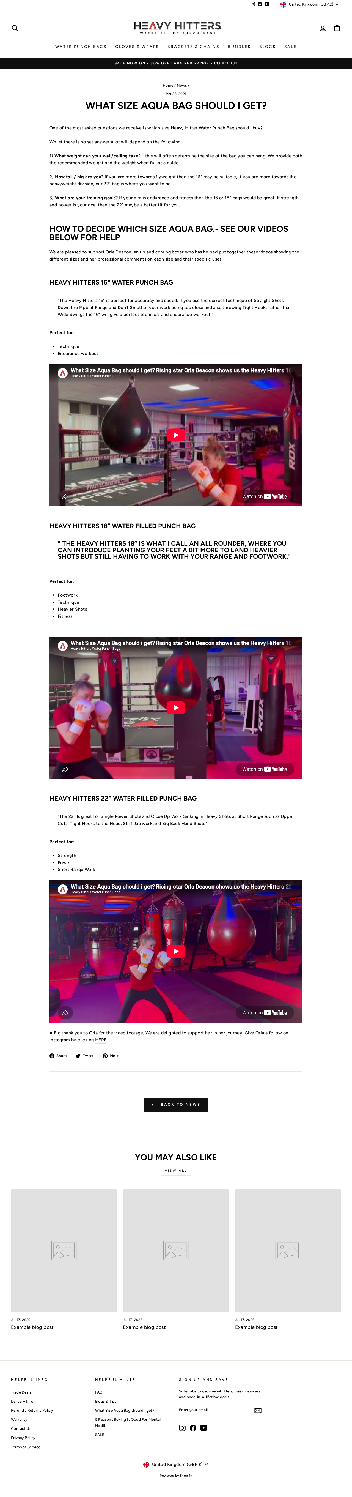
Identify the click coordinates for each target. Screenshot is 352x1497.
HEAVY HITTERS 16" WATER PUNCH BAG (111, 282)
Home (168, 85)
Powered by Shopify (176, 1475)
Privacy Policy (23, 1437)
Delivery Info (22, 1401)
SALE (290, 46)
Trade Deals (21, 1392)
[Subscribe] (258, 1410)
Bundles (239, 46)
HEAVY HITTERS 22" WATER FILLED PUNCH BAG (123, 798)
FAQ (99, 1392)
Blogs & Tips (106, 1401)
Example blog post (32, 1327)
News (182, 85)
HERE (101, 1039)
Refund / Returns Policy (32, 1410)
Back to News (180, 1105)
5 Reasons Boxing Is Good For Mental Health (128, 1422)
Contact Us (21, 1428)
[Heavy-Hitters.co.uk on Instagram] (182, 1428)
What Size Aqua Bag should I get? (125, 1410)
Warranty (19, 1419)
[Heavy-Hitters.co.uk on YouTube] (203, 1428)
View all (176, 1171)
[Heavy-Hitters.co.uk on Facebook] (193, 1428)
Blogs (267, 46)
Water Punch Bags (81, 46)
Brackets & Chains (193, 46)
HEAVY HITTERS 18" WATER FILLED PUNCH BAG (123, 526)
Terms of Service (25, 1447)
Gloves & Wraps (137, 46)
